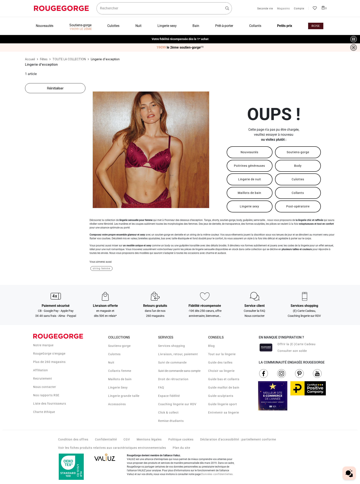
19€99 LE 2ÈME (80, 29)
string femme (101, 268)
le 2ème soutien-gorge (180, 47)
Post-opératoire (298, 206)
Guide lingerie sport (222, 404)
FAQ (161, 387)
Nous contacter (44, 387)
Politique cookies (181, 439)
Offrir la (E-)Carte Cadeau (297, 344)
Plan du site (181, 447)
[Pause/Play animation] (353, 39)
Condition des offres (73, 439)
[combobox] (164, 8)
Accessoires (117, 404)
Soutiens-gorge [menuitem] (80, 25)
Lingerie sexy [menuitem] (167, 26)
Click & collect (168, 412)
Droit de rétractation (173, 379)
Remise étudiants (171, 421)
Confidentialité (106, 439)
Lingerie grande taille (123, 395)
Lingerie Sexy (118, 387)
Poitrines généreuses (249, 165)
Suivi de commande (172, 362)
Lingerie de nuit (249, 179)
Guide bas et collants (223, 379)
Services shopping (171, 345)
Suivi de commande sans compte (179, 370)
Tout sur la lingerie (222, 354)
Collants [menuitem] (255, 26)
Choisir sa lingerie (221, 370)
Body (298, 165)
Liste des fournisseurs (49, 403)
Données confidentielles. (217, 474)
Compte (299, 8)
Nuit (111, 362)
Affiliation (40, 370)
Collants (298, 192)
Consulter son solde (292, 350)
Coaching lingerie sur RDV (177, 404)
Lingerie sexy (249, 206)
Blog (211, 345)
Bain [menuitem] (195, 26)
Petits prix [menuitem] (284, 26)
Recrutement (42, 378)
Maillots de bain (249, 192)
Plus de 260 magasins (49, 362)
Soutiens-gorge (298, 152)
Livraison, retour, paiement (178, 354)
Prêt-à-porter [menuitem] (224, 26)
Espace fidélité (169, 395)
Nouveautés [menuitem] (44, 26)
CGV (127, 439)
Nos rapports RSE (46, 395)
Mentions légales (149, 439)
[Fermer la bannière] (353, 47)
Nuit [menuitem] (138, 26)
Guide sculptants (220, 395)
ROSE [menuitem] (315, 26)
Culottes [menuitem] (113, 26)
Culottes (298, 179)
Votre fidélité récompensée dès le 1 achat (180, 39)
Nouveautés (249, 152)
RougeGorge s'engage (49, 353)
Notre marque (43, 345)
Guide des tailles (220, 362)
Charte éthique (44, 412)
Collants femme (119, 370)
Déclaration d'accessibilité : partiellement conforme (238, 439)
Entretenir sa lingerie (223, 412)
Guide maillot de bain (223, 387)
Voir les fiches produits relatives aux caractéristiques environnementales (112, 447)
